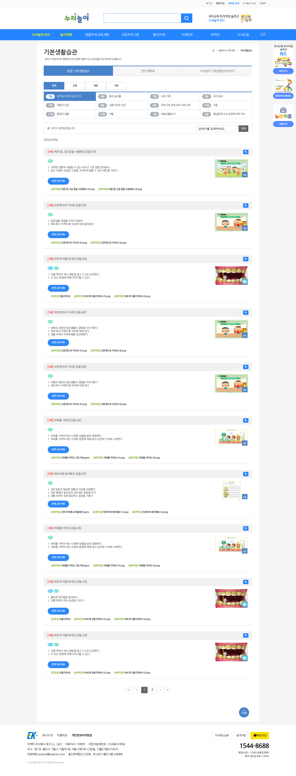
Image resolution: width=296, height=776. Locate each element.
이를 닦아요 (64, 296)
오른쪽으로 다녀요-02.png (113, 243)
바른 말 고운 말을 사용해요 (71, 151)
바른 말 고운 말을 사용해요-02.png (125, 189)
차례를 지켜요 (64, 420)
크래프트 (187, 34)
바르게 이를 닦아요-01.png (97, 296)
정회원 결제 (233, 3)
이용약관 (62, 735)
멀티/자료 (159, 34)
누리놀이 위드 (41, 34)
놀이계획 (66, 34)
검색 (186, 18)
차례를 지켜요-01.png (114, 458)
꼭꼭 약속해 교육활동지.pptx (75, 512)
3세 (75, 85)
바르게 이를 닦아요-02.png (137, 296)
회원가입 (220, 3)
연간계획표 (148, 70)
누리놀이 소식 (249, 3)
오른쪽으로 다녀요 (66, 205)
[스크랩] (245, 152)
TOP (244, 713)
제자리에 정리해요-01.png (115, 512)
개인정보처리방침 (82, 735)
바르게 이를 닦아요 (67, 258)
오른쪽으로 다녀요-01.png (74, 243)
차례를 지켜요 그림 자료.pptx (75, 458)
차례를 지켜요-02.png (149, 458)
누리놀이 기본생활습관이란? (217, 70)
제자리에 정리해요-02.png (155, 512)
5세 (116, 85)
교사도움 (243, 34)
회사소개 (47, 735)
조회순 (54, 139)
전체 (54, 85)
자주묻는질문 (222, 735)
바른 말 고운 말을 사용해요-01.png (78, 189)
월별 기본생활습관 (78, 70)
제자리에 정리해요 (66, 473)
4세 (95, 85)
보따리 (215, 34)
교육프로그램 (130, 34)
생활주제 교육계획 (97, 34)
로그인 (209, 3)
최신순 (47, 139)
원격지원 (241, 735)
